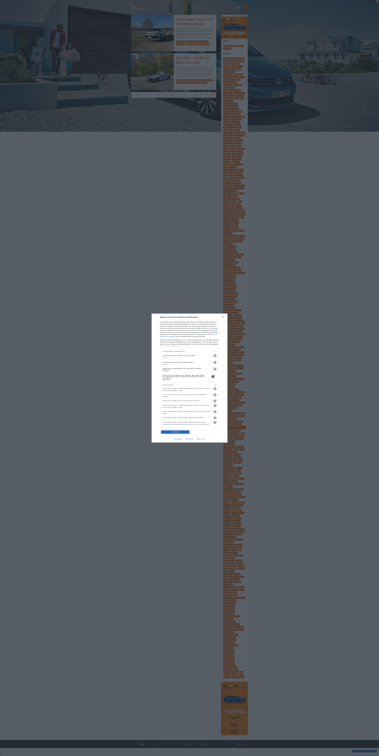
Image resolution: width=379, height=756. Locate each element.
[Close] (224, 317)
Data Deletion (178, 439)
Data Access (189, 439)
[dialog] (189, 378)
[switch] (214, 355)
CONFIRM (175, 432)
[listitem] (189, 351)
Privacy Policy (200, 439)
